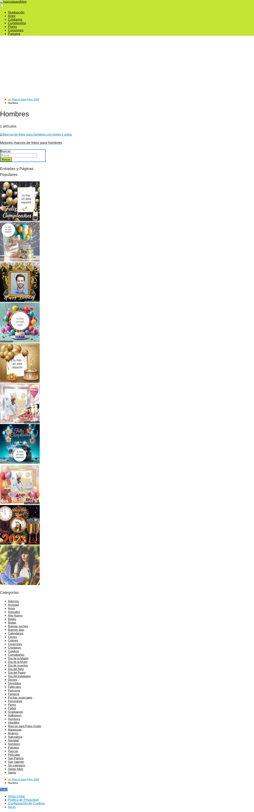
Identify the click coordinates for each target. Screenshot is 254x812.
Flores (12, 26)
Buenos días (16, 629)
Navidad (13, 740)
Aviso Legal (16, 796)
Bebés (12, 619)
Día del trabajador (19, 676)
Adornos (13, 601)
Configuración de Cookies (26, 803)
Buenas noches (18, 626)
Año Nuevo (15, 615)
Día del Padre (17, 672)
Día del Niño (16, 669)
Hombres (14, 719)
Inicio (11, 807)
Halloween (14, 715)
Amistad (13, 604)
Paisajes (14, 33)
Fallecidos (14, 686)
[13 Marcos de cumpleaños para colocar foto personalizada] (20, 341)
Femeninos (15, 701)
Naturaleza (15, 736)
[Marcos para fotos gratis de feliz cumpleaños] (20, 462)
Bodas (12, 622)
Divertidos (14, 683)
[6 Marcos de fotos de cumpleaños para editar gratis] (20, 260)
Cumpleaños (17, 23)
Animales (14, 612)
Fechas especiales (20, 697)
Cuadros (13, 651)
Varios (12, 772)
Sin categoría (16, 765)
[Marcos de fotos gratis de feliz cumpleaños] (20, 381)
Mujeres (13, 733)
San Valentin (16, 761)
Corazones (15, 30)
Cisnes (12, 637)
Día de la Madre (18, 658)
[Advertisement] (97, 66)
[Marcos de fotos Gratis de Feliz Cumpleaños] (20, 220)
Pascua (13, 751)
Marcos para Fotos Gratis (24, 726)
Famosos (14, 690)
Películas (14, 754)
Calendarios (15, 633)
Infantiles (13, 722)
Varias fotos (15, 769)
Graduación (16, 12)
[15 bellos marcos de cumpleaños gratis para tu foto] (20, 503)
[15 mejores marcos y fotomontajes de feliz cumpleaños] (20, 422)
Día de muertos (18, 665)
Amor (11, 16)
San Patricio (16, 758)
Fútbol (12, 708)
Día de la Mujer (18, 662)
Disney (12, 679)
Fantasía (13, 694)
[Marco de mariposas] (20, 584)
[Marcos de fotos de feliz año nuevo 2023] (20, 543)
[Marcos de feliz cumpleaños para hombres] (20, 301)
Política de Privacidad (23, 799)
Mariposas (15, 729)
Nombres (14, 744)
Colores (13, 640)
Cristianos (15, 19)
